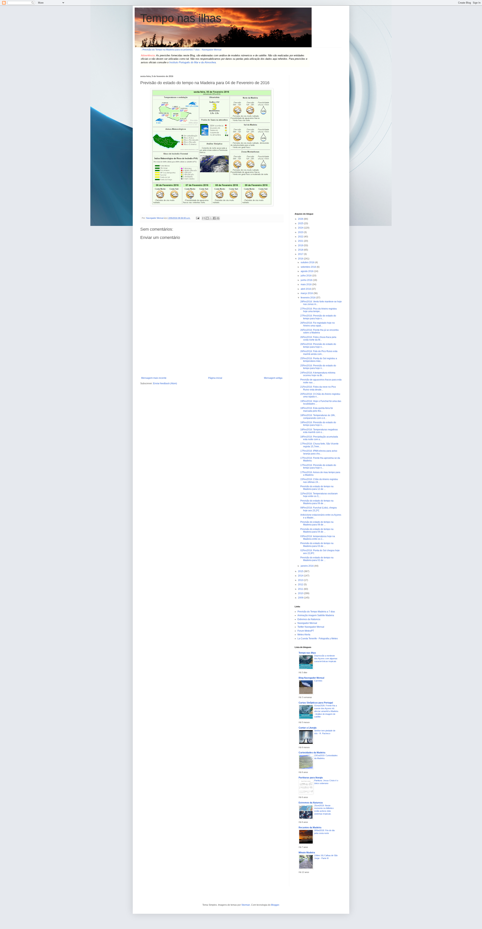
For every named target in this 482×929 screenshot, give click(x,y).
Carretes (318, 681)
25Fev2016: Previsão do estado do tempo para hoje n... (318, 367)
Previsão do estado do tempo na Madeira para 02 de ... (316, 559)
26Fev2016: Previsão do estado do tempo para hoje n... (318, 345)
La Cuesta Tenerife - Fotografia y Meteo (317, 638)
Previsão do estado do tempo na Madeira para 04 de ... (316, 530)
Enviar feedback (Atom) (165, 383)
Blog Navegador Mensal (311, 678)
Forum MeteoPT (305, 630)
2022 (301, 236)
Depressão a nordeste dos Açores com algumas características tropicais (325, 658)
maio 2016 (306, 284)
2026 (301, 219)
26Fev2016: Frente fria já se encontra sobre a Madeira (319, 331)
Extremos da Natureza (308, 619)
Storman (245, 905)
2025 (301, 223)
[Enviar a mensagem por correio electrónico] (197, 218)
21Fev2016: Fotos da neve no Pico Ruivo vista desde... (318, 388)
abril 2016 (306, 289)
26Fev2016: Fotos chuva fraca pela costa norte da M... (318, 338)
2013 (301, 580)
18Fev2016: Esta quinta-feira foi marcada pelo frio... (316, 409)
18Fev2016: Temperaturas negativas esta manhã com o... (319, 431)
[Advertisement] (212, 348)
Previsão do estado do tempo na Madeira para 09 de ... (316, 502)
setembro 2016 (309, 267)
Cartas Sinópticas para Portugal (316, 702)
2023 (301, 232)
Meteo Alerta (303, 634)
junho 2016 (307, 280)
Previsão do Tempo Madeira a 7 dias (316, 611)
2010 (301, 593)
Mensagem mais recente (153, 378)
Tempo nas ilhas (180, 18)
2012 (301, 584)
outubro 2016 (308, 262)
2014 (301, 575)
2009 (301, 597)
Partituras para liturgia (311, 777)
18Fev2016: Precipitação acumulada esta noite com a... (319, 438)
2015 (301, 571)
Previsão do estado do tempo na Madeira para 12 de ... (316, 487)
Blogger (275, 905)
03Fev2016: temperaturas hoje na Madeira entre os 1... (317, 537)
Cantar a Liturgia (308, 727)
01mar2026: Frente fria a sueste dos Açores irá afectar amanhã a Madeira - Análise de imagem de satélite (326, 711)
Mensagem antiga (273, 378)
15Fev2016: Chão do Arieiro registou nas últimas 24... (319, 480)
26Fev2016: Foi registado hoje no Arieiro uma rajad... (317, 324)
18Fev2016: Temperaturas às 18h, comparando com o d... (317, 416)
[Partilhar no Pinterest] (218, 218)
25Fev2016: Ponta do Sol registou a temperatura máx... (318, 359)
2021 (301, 241)
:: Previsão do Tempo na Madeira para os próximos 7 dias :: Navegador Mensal (181, 49)
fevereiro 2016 (308, 297)
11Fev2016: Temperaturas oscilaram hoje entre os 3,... (319, 495)
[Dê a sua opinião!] (207, 218)
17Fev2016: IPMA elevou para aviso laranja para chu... (318, 452)
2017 (301, 254)
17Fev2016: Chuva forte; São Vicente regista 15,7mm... (319, 445)
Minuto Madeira (307, 852)
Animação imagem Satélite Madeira (315, 615)
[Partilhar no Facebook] (214, 218)
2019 (301, 245)
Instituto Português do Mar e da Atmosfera (192, 62)
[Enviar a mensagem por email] (204, 218)
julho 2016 (306, 275)
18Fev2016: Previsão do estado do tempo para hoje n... (318, 423)
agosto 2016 (307, 271)
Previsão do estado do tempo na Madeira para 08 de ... (316, 523)
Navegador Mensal (307, 623)
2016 (301, 258)
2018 (301, 249)
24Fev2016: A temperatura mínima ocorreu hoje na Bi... (317, 374)
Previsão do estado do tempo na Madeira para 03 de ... (316, 544)
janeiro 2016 (307, 566)
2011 (301, 589)
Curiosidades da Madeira (312, 752)
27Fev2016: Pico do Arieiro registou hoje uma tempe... (318, 310)
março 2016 (307, 293)
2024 (301, 227)
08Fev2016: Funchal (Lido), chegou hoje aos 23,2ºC (318, 509)
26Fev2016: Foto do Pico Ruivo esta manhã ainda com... (318, 352)
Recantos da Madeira (310, 827)
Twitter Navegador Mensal (310, 627)
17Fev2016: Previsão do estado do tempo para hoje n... (318, 466)
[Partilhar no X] (211, 218)
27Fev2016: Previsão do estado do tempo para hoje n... (318, 317)
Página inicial (215, 378)
